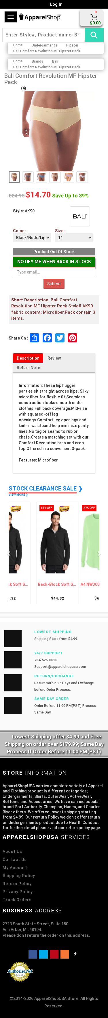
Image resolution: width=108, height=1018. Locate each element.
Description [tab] (28, 358)
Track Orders (17, 899)
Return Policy (17, 883)
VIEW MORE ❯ (18, 494)
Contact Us (15, 859)
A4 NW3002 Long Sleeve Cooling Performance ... (75, 584)
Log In (55, 4)
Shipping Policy (19, 875)
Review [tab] (54, 358)
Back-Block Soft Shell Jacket (32, 584)
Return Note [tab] (28, 367)
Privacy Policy (18, 891)
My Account (15, 867)
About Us (12, 851)
